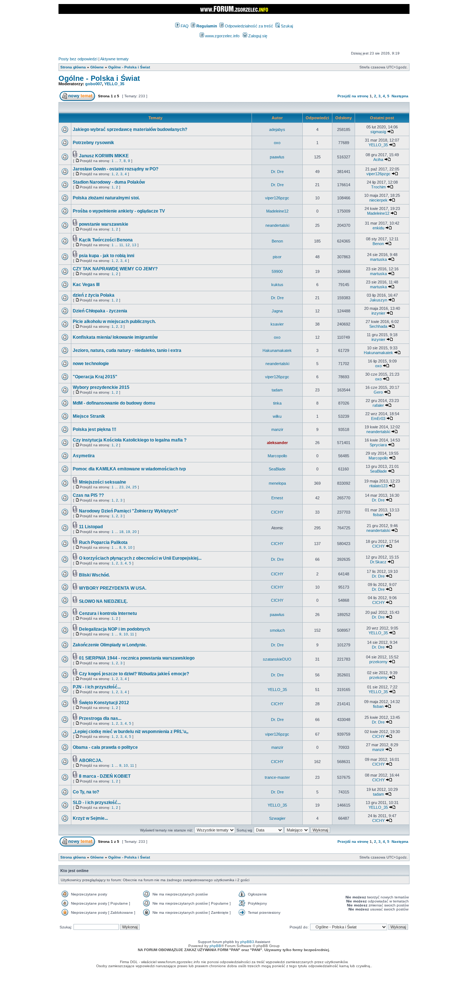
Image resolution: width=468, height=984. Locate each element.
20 (134, 532)
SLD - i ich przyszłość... (97, 802)
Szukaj (286, 26)
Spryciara (378, 445)
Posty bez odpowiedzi (77, 59)
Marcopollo (277, 456)
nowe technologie (91, 363)
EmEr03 (378, 418)
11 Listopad (91, 526)
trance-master (277, 777)
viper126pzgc (378, 174)
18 (121, 532)
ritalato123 (378, 486)
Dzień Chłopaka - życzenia (100, 310)
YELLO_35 (114, 84)
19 (128, 532)
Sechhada (378, 326)
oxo (277, 142)
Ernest (277, 498)
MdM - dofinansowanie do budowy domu (114, 403)
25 (134, 487)
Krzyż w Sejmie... (90, 818)
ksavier (277, 324)
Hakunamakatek (277, 350)
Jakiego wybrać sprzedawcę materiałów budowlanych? (130, 129)
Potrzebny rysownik (93, 142)
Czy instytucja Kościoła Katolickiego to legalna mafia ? (129, 440)
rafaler (378, 405)
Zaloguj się (257, 36)
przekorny (378, 662)
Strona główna (73, 67)
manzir (277, 429)
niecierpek (378, 200)
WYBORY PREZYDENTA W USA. (112, 588)
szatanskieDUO (277, 659)
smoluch (277, 630)
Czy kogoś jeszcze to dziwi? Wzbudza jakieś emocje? (134, 673)
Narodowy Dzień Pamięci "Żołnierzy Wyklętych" (128, 511)
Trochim (378, 187)
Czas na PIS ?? (88, 495)
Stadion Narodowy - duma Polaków (109, 182)
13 (134, 245)
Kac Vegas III (86, 284)
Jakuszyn (378, 300)
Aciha (378, 159)
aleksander (277, 442)
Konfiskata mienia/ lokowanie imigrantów (115, 337)
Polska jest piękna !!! (94, 429)
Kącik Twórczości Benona (106, 240)
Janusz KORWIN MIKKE (104, 155)
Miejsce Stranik (89, 416)
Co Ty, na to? (86, 792)
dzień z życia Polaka (93, 295)
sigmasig (378, 131)
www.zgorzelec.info (221, 36)
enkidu (378, 228)
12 (127, 245)
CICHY (277, 512)
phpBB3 (247, 942)
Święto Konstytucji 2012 (104, 702)
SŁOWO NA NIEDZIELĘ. (103, 601)
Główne (97, 67)
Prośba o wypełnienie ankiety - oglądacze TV (119, 211)
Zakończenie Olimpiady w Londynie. (110, 644)
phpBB (215, 946)
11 (121, 245)
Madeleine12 (277, 211)
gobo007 (93, 84)
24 (128, 487)
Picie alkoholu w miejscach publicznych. (114, 321)
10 (130, 547)
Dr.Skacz (378, 562)
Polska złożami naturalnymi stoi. (106, 197)
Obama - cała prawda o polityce (105, 747)
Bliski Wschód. (94, 575)
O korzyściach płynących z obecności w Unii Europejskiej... (140, 558)
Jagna (277, 311)
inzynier (378, 313)
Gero (378, 392)
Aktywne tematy (114, 59)
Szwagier (277, 818)
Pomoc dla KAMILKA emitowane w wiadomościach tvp (129, 469)
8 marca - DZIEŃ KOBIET (105, 776)
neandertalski (277, 225)
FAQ (184, 26)
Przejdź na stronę (353, 96)
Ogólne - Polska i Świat (129, 67)
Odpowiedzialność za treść (248, 26)
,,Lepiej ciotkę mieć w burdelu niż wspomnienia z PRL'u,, (130, 731)
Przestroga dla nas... (100, 718)
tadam (277, 390)
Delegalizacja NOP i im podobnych (114, 629)
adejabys (277, 129)
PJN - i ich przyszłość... (97, 687)
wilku (277, 416)
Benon (277, 241)
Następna (400, 96)
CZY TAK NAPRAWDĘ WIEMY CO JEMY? (115, 268)
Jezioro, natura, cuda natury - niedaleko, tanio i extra (127, 350)
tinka (277, 403)
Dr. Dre (277, 171)
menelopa (277, 483)
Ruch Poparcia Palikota (103, 542)
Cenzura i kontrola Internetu (108, 613)
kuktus (277, 284)
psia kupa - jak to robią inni (106, 255)
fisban (378, 514)
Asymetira (84, 455)
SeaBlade (277, 469)
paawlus (277, 157)
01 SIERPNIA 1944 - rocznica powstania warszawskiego (137, 658)
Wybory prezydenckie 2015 (101, 387)
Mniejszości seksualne (102, 482)
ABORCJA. (90, 760)
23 (121, 487)
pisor (277, 257)
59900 (277, 271)
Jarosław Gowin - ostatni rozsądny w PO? (115, 169)
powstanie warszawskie (103, 224)
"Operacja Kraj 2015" (95, 376)
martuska (378, 259)
